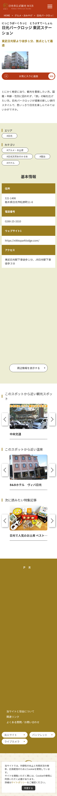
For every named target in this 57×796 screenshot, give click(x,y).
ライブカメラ (11, 741)
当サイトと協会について (20, 711)
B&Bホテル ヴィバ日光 (26, 485)
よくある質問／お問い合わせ (22, 722)
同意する (28, 788)
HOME (7, 15)
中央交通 (15, 434)
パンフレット (39, 735)
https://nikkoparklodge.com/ (22, 240)
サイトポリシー (19, 782)
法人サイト (10, 735)
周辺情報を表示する (28, 368)
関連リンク (12, 717)
